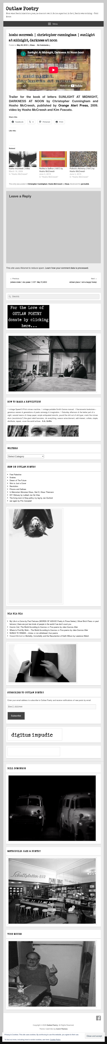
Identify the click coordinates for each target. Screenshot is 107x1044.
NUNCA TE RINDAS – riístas (21, 633)
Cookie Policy (55, 1039)
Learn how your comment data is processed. (67, 267)
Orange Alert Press (72, 105)
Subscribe (16, 715)
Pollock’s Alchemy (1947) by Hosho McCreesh (82, 170)
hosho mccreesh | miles (19, 168)
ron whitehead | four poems (47, 633)
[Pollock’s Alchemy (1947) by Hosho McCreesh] (83, 159)
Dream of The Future (18, 480)
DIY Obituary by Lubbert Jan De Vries (25, 495)
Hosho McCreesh (55, 184)
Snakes (13, 477)
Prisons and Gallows (18, 489)
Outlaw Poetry (22, 8)
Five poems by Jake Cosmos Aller (64, 627)
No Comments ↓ (43, 45)
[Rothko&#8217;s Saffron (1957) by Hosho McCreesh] (53, 159)
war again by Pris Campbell (21, 500)
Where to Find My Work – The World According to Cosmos (33, 630)
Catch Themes (62, 1029)
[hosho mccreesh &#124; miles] (23, 159)
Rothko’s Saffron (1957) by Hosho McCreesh (51, 170)
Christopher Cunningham (38, 184)
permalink (85, 184)
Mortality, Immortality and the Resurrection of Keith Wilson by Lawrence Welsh (57, 636)
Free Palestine (15, 474)
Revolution (14, 486)
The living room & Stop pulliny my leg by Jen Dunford (31, 498)
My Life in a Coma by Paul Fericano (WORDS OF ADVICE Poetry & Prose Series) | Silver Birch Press (51, 621)
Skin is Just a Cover (18, 483)
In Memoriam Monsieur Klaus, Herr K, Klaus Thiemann (32, 492)
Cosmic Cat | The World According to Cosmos (28, 627)
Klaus (32, 45)
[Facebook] (98, 1018)
